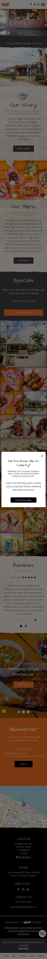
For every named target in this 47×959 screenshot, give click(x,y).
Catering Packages (23, 500)
